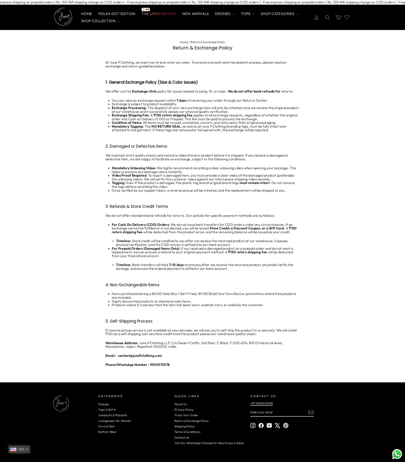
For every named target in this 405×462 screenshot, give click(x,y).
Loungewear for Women (114, 421)
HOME (86, 13)
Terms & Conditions (187, 432)
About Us (180, 404)
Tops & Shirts (107, 410)
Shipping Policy (184, 426)
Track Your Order (186, 415)
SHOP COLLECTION (98, 21)
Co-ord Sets (106, 426)
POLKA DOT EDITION (117, 13)
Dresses (103, 404)
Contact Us (181, 437)
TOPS (246, 13)
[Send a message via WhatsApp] (397, 454)
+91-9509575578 (261, 403)
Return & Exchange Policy (191, 421)
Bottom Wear (107, 432)
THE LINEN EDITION (159, 13)
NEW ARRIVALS (195, 13)
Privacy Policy (184, 410)
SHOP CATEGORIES (278, 13)
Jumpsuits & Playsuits (112, 415)
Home (184, 42)
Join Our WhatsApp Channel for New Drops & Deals (209, 443)
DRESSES (223, 13)
